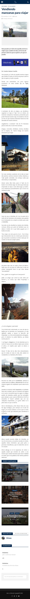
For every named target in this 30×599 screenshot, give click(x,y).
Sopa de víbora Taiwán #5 (16, 516)
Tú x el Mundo (11, 6)
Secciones (4, 6)
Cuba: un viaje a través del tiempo (15, 473)
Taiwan (12, 513)
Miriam (15, 16)
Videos (17, 513)
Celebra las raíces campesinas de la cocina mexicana (15, 494)
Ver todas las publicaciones (21, 533)
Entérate (15, 490)
